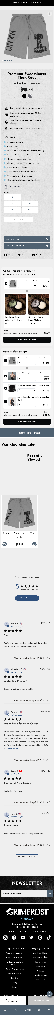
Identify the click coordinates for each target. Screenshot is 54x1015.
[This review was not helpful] (47, 657)
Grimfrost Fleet (40, 957)
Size (7, 193)
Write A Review (27, 598)
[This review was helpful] (41, 657)
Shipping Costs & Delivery (15, 963)
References (40, 962)
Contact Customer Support (27, 932)
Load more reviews (27, 856)
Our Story (15, 978)
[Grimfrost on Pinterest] (40, 937)
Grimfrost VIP (40, 975)
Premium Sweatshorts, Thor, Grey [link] (33, 281)
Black (24, 96)
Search (15, 987)
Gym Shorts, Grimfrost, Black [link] (31, 373)
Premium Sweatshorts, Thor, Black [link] (33, 386)
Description (13, 239)
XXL (12, 210)
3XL (30, 210)
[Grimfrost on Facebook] (14, 937)
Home (16, 3)
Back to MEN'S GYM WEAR (29, 433)
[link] (13, 284)
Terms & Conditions (15, 969)
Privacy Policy (15, 974)
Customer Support (15, 953)
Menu (28, 1010)
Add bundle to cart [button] (27, 340)
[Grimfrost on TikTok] (49, 937)
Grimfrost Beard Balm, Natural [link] (36, 318)
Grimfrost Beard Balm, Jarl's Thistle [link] (13, 318)
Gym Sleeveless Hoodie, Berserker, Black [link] (33, 398)
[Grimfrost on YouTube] (23, 937)
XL (30, 203)
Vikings (40, 971)
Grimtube (40, 967)
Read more (12, 748)
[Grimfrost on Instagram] (5, 937)
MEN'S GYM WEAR (30, 3)
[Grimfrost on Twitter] (31, 937)
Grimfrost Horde (40, 953)
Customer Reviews (14, 957)
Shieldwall (40, 980)
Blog (15, 983)
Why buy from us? (40, 949)
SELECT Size (15, 1001)
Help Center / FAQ (15, 949)
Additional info (15, 246)
